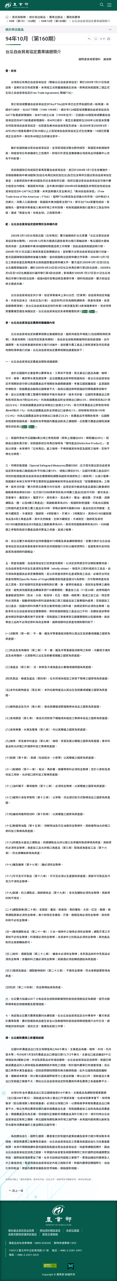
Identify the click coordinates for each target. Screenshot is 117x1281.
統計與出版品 (37, 17)
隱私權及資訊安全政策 (21, 1230)
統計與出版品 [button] (14, 29)
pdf (85, 312)
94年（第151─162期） (23, 21)
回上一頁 (17, 1190)
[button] (110, 1274)
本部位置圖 (72, 1230)
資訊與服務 (19, 17)
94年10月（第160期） (54, 21)
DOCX (93, 312)
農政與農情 (73, 17)
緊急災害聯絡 (50, 1234)
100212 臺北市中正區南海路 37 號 (29, 1250)
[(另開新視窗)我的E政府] (71, 1266)
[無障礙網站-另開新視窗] (50, 1266)
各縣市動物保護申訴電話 (22, 1234)
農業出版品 (56, 17)
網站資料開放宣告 (50, 1230)
